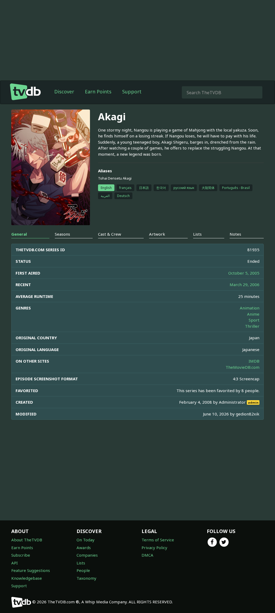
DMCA (147, 555)
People (83, 570)
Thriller (252, 326)
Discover (64, 91)
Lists (81, 562)
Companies (87, 555)
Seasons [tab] (62, 234)
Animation (249, 308)
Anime (253, 314)
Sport (254, 320)
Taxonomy (86, 578)
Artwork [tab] (157, 234)
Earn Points (98, 91)
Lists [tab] (197, 234)
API (14, 562)
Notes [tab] (235, 234)
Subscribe (20, 555)
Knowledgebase (26, 578)
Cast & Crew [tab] (109, 234)
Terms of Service (158, 539)
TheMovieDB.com (242, 367)
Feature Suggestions (30, 570)
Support (132, 91)
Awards (84, 547)
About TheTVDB (26, 539)
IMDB (254, 361)
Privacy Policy (154, 547)
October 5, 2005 (243, 273)
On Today (86, 539)
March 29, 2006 (244, 284)
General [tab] (19, 234)
